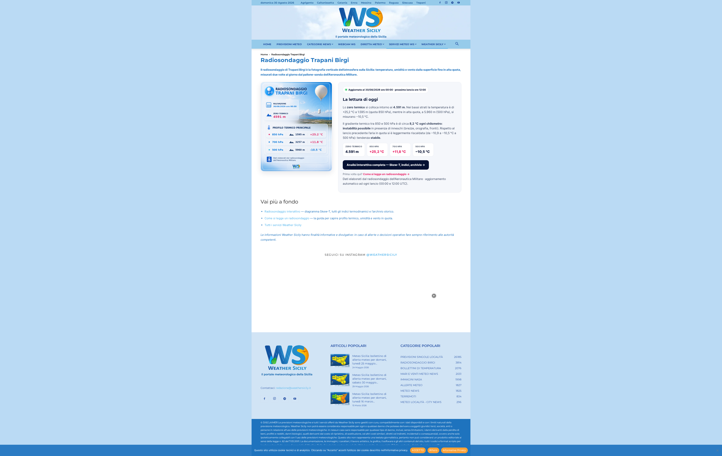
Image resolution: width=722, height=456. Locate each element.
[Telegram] (452, 2)
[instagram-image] (288, 295)
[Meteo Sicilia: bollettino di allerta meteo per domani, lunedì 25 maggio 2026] (340, 360)
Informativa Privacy (454, 450)
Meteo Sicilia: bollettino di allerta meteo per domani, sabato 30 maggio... (369, 378)
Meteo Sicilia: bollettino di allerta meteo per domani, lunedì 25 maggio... (369, 359)
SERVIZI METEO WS (401, 44)
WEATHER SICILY (432, 44)
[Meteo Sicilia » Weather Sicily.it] (361, 22)
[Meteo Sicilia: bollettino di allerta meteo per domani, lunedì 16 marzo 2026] (340, 398)
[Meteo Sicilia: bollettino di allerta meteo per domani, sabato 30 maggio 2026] (340, 379)
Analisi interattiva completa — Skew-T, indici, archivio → (386, 165)
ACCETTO (418, 450)
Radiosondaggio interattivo (282, 211)
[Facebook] (440, 2)
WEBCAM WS (346, 44)
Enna (354, 2)
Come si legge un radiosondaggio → (386, 174)
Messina (366, 2)
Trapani (421, 2)
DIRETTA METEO (371, 44)
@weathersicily (381, 254)
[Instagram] (446, 2)
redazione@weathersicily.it (293, 388)
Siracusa (407, 2)
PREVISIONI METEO (289, 44)
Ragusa (394, 2)
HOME (267, 44)
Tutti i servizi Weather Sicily (283, 225)
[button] (456, 44)
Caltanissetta (325, 2)
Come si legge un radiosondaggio (287, 218)
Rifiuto (433, 450)
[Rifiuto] (717, 450)
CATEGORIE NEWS (319, 44)
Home (264, 54)
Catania (342, 2)
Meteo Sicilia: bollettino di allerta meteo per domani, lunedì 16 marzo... (369, 397)
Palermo (380, 2)
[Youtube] (458, 2)
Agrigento (307, 2)
